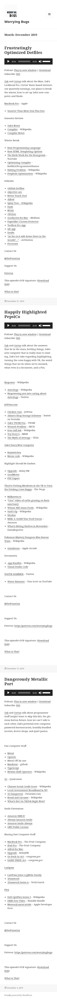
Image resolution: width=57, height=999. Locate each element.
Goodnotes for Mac (17, 217)
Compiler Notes (15, 132)
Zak (6, 81)
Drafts (10, 232)
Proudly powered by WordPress (18, 995)
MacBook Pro (11, 103)
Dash (10, 206)
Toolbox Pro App (16, 225)
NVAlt (10, 210)
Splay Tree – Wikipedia (20, 203)
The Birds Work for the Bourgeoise (26, 155)
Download (45, 70)
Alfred (10, 199)
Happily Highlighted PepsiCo (25, 314)
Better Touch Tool (17, 195)
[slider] (47, 61)
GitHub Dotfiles (15, 188)
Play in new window (25, 70)
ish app (11, 228)
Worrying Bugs (16, 21)
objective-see (14, 191)
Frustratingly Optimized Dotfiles (23, 50)
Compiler (12, 129)
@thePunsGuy (12, 258)
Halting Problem (16, 169)
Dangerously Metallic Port (26, 681)
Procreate (12, 243)
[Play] (8, 61)
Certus (17, 81)
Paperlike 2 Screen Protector (23, 221)
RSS (18, 73)
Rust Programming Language (24, 147)
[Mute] (40, 61)
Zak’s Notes (13, 125)
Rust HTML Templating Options (24, 151)
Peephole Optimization (20, 173)
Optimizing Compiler (19, 162)
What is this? (11, 291)
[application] (28, 61)
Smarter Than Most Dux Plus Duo (26, 110)
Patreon (8, 273)
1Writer (11, 214)
